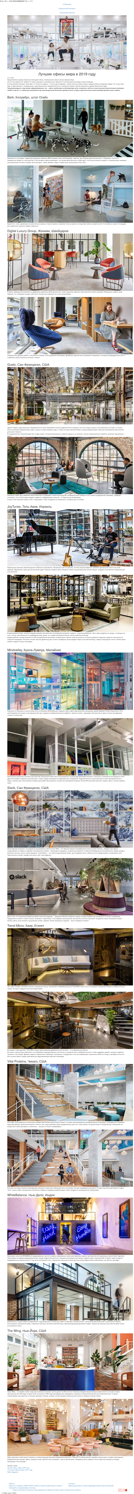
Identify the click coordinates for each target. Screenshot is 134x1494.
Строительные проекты (73, 1490)
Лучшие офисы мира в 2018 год (18, 1468)
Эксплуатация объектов (67, 31)
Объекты (30, 1490)
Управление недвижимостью (67, 26)
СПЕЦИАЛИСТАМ (67, 35)
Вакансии (51, 1490)
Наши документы (40, 1490)
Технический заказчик (67, 13)
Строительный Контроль (67, 8)
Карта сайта (59, 1490)
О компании (67, 4)
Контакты (23, 1490)
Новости (58, 40)
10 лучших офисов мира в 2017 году (19, 1470)
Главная (51, 40)
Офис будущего (12, 1472)
